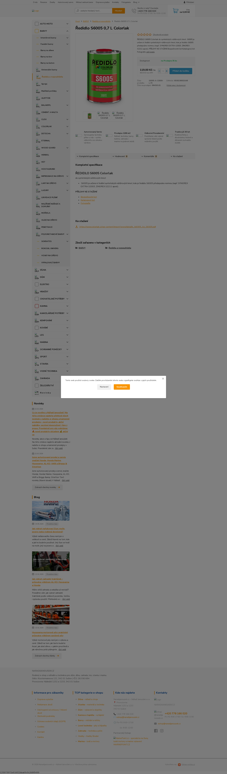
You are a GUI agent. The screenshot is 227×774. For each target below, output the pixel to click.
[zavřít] (163, 378)
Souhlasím (122, 386)
